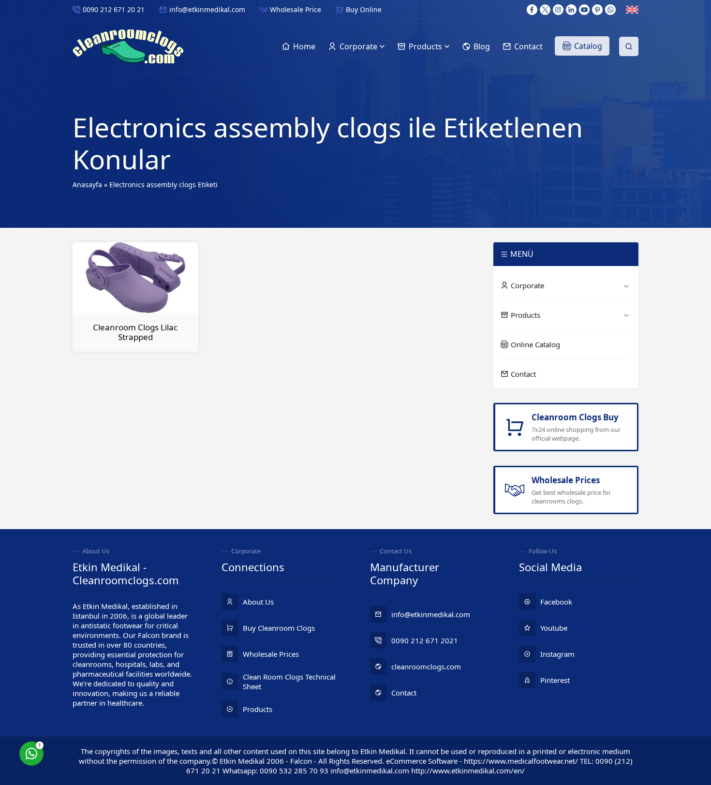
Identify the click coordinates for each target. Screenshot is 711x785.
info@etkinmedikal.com (207, 9)
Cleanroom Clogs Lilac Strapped (135, 332)
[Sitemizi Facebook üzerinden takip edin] (532, 9)
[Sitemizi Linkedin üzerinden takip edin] (571, 9)
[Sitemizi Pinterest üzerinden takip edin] (597, 9)
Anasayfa (87, 184)
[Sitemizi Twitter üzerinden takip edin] (545, 9)
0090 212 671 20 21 (114, 9)
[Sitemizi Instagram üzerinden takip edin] (558, 9)
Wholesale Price (295, 9)
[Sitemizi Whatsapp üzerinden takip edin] (610, 9)
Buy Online (364, 9)
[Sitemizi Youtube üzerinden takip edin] (584, 9)
